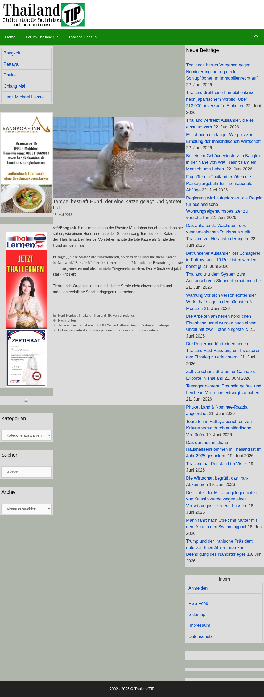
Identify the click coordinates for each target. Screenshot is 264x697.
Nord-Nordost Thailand (74, 315)
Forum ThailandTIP (42, 37)
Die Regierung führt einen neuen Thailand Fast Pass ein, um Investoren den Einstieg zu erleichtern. (223, 350)
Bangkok (12, 53)
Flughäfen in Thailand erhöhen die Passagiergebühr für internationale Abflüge (219, 183)
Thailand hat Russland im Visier (216, 463)
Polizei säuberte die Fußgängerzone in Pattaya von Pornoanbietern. (108, 330)
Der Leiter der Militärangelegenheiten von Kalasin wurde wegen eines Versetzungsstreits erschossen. (221, 499)
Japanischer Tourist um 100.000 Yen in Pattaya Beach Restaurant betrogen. (114, 325)
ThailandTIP (102, 315)
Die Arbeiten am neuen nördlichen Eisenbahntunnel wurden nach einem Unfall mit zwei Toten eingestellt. (221, 323)
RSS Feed (198, 603)
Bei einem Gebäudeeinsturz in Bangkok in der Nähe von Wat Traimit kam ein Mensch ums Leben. (224, 162)
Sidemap (196, 614)
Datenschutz (200, 636)
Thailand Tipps (80, 37)
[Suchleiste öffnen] (256, 37)
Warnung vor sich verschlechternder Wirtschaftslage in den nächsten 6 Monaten (221, 302)
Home (10, 37)
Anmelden (198, 588)
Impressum (199, 625)
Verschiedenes (124, 315)
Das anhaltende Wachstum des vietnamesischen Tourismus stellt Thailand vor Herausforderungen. (218, 232)
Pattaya (11, 64)
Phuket (10, 75)
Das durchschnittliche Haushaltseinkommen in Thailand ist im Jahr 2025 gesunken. (224, 449)
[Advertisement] (119, 81)
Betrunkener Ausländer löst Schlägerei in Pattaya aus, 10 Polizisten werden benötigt (223, 260)
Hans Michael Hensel (24, 97)
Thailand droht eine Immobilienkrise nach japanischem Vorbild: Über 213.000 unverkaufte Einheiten (220, 99)
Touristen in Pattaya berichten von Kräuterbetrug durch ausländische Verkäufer (219, 428)
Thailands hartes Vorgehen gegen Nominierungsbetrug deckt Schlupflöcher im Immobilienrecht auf (222, 71)
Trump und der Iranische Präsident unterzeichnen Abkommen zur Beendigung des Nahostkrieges (219, 548)
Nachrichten (67, 320)
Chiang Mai (14, 86)
